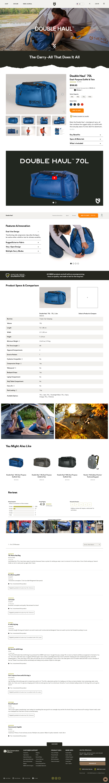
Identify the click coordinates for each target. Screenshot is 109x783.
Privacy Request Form (40, 763)
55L (78, 96)
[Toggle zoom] (64, 112)
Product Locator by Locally (80, 116)
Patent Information (55, 761)
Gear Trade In (69, 763)
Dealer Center (69, 754)
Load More (55, 744)
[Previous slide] (9, 94)
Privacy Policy (39, 761)
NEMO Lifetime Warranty (87, 769)
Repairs (25, 763)
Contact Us (25, 752)
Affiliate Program (69, 757)
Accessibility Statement (41, 765)
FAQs (37, 754)
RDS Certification (55, 759)
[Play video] (54, 178)
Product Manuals (17, 778)
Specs (67, 215)
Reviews (74, 215)
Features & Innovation (57, 215)
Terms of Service (39, 759)
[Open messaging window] (105, 779)
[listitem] (13, 120)
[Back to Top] (101, 215)
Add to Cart (88, 215)
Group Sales (68, 761)
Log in (97, 3)
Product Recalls (54, 754)
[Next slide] (62, 94)
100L (90, 96)
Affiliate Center (69, 759)
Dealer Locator (54, 757)
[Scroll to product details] (54, 45)
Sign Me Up (92, 763)
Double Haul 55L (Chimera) (27, 588)
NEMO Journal (27, 4)
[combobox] (93, 544)
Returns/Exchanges (27, 761)
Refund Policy (39, 757)
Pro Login (36, 778)
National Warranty (27, 757)
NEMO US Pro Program (28, 765)
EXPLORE (15, 4)
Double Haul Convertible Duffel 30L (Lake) (30, 692)
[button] (53, 202)
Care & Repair (7, 778)
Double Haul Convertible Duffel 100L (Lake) (31, 637)
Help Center (26, 754)
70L (84, 96)
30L (72, 96)
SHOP (6, 4)
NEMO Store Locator (101, 769)
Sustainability (68, 752)
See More (72, 129)
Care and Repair (54, 752)
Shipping (38, 752)
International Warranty (28, 759)
